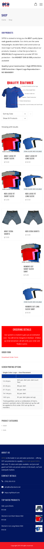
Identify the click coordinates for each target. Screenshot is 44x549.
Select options (13, 160)
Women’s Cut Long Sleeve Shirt (32, 307)
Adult (5, 425)
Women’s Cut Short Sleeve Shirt (29, 269)
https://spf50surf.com (12, 493)
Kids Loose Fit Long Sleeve (30, 194)
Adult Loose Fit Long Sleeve (31, 157)
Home (3, 20)
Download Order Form (10, 357)
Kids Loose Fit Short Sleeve (9, 194)
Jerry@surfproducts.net (13, 487)
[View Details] (11, 142)
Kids (4, 430)
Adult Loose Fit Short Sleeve (10, 157)
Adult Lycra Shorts (8, 232)
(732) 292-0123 (10, 481)
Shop (10, 20)
